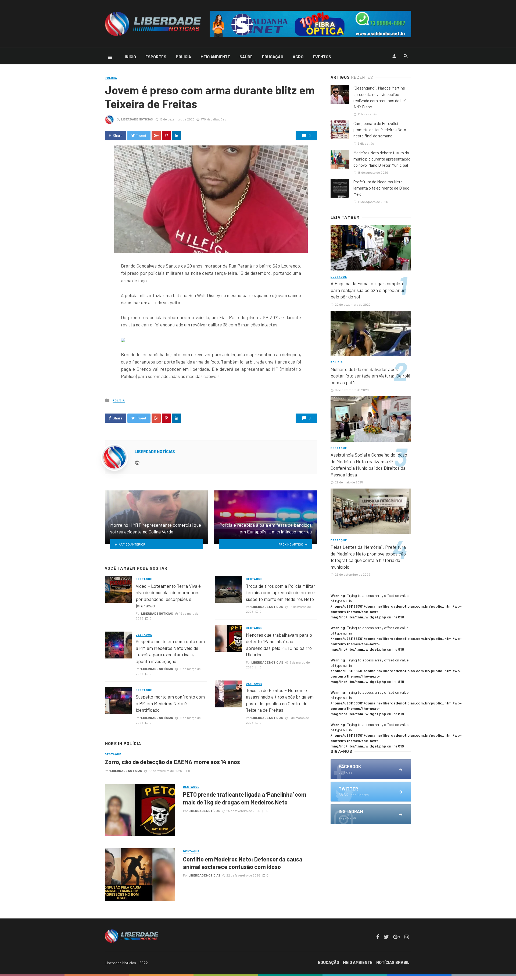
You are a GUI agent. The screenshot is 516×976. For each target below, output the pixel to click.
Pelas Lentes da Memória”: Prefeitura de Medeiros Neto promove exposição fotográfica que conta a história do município (368, 557)
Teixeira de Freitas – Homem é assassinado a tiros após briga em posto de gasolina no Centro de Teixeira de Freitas (280, 700)
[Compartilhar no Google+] (156, 135)
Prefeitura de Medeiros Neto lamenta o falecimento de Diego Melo (381, 188)
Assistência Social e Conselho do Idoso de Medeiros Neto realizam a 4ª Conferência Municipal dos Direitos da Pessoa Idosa (369, 465)
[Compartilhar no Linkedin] (176, 135)
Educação (272, 57)
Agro (298, 57)
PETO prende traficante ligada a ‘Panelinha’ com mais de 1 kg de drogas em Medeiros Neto (244, 798)
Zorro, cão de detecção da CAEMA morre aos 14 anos (172, 761)
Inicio (130, 57)
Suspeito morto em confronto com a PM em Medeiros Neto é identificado (170, 703)
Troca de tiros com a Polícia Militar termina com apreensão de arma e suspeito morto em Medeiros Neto (280, 592)
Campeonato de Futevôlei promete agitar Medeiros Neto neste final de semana (379, 129)
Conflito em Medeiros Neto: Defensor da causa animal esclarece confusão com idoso (242, 863)
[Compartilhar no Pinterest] (166, 135)
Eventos (322, 57)
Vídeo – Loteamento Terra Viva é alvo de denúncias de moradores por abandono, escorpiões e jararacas (168, 596)
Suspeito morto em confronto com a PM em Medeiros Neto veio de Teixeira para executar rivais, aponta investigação (170, 651)
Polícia (183, 57)
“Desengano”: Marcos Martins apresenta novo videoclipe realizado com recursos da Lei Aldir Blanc (379, 97)
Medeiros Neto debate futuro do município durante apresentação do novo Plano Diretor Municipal (381, 159)
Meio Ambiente (215, 57)
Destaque (144, 578)
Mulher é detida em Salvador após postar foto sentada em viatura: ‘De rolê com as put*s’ (370, 375)
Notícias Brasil (393, 962)
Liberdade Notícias (137, 119)
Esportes (155, 57)
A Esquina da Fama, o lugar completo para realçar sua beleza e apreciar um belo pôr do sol (369, 290)
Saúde (246, 57)
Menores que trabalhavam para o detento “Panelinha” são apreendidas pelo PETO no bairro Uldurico (279, 645)
